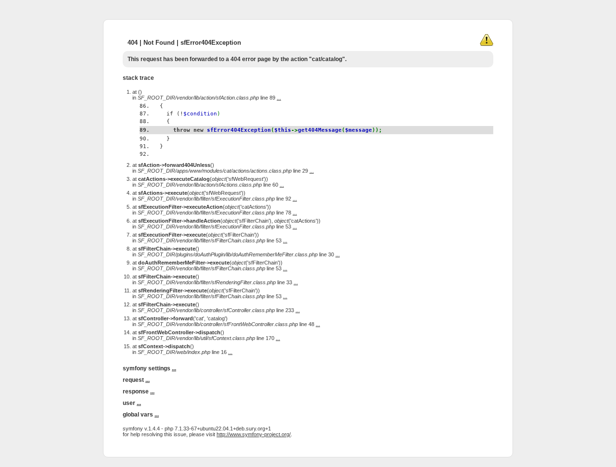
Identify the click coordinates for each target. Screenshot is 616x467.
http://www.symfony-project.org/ (254, 434)
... (279, 98)
